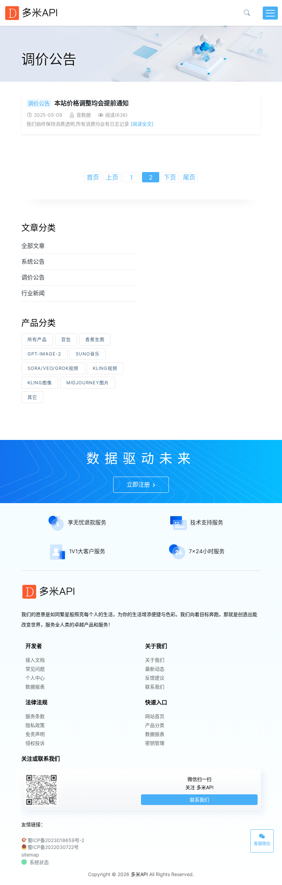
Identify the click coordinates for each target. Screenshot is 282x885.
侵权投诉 (35, 743)
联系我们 (154, 687)
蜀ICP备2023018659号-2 (56, 840)
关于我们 (154, 660)
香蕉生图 (95, 339)
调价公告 (39, 103)
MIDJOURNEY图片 (87, 382)
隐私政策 (35, 725)
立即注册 (139, 484)
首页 (93, 177)
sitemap (30, 855)
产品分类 (154, 725)
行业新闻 (33, 293)
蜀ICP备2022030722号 (53, 847)
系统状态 (39, 862)
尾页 (189, 177)
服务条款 (35, 716)
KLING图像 (40, 382)
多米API (139, 874)
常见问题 (35, 669)
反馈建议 (154, 678)
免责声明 (35, 734)
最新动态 (154, 669)
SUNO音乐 (88, 353)
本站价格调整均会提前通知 (91, 103)
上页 (112, 177)
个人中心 (35, 678)
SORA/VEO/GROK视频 (53, 368)
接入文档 (35, 660)
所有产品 (37, 339)
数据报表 (35, 687)
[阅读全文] (142, 124)
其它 (32, 397)
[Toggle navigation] (270, 13)
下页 (170, 177)
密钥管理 (154, 743)
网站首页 (154, 716)
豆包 (66, 339)
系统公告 (33, 261)
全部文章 (33, 245)
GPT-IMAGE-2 (44, 353)
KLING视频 (105, 368)
